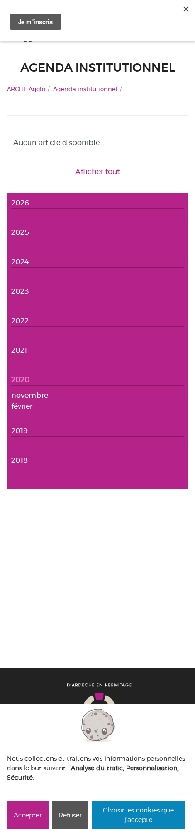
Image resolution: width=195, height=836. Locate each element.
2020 (20, 379)
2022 (20, 320)
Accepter (28, 815)
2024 (20, 261)
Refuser (70, 815)
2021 (19, 350)
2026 (20, 202)
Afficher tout (97, 171)
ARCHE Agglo (26, 88)
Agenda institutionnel (85, 88)
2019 (19, 430)
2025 (20, 232)
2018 (19, 460)
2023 (20, 291)
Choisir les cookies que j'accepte (138, 815)
